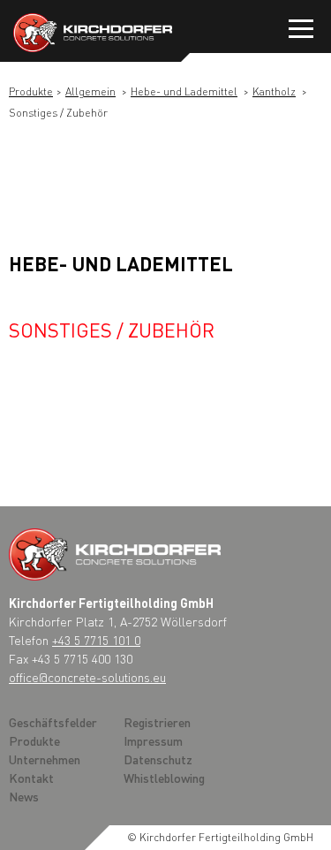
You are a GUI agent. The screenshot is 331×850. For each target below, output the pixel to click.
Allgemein (90, 91)
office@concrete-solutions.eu (87, 677)
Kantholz (274, 91)
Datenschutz (158, 759)
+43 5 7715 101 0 (96, 640)
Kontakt (31, 777)
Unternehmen (44, 759)
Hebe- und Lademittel (184, 91)
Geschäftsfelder (53, 722)
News (24, 796)
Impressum (153, 740)
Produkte (31, 91)
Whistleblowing (164, 777)
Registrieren (157, 722)
